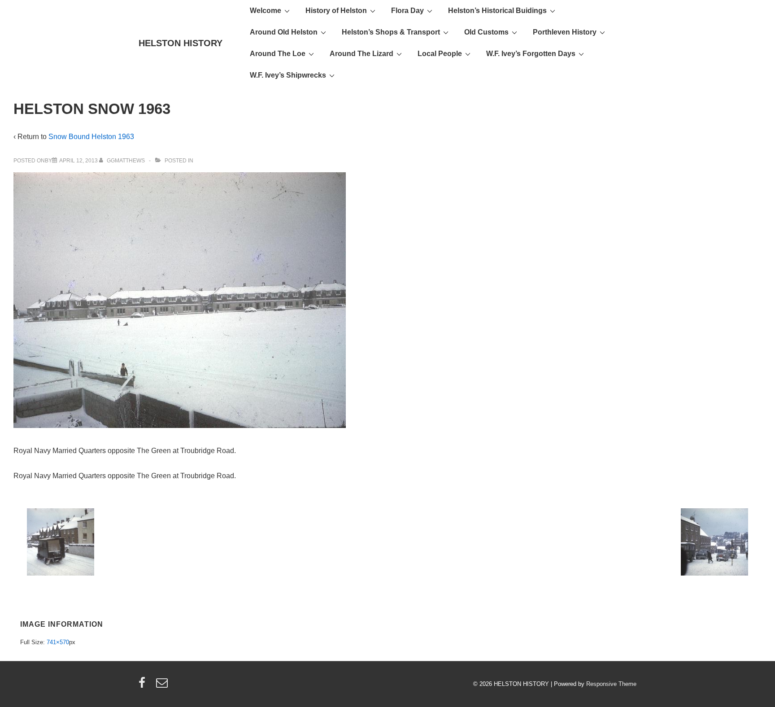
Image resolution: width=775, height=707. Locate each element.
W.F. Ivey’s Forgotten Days (530, 53)
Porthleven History (564, 32)
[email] (163, 685)
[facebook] (144, 685)
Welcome (265, 10)
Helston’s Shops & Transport (391, 32)
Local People (440, 53)
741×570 (58, 642)
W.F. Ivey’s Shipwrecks (288, 75)
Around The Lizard (361, 53)
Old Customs (486, 32)
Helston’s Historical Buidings (497, 10)
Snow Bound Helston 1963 (91, 136)
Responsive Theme (611, 684)
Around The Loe (277, 53)
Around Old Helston (284, 32)
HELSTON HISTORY (180, 43)
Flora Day (407, 10)
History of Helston (336, 10)
